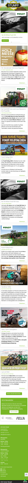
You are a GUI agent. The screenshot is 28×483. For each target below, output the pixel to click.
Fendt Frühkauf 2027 (7, 247)
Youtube (3, 469)
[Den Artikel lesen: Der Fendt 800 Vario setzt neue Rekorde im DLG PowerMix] (14, 97)
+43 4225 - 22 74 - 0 (5, 432)
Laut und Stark (5, 372)
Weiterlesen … (22, 83)
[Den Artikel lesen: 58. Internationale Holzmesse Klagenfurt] (14, 56)
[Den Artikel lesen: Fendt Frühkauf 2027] (14, 235)
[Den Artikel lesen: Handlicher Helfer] (14, 275)
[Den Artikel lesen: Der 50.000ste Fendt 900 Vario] (14, 189)
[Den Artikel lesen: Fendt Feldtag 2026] (14, 145)
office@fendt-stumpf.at (5, 434)
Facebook (3, 470)
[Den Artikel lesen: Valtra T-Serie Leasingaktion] (14, 317)
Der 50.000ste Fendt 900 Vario (10, 201)
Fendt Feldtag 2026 (7, 157)
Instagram (3, 472)
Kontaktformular (4, 474)
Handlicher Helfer (6, 287)
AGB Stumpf (3, 476)
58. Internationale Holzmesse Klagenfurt (12, 68)
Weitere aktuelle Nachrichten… (14, 393)
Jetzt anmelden (14, 411)
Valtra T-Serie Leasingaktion (9, 329)
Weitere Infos (5, 40)
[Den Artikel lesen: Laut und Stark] (14, 360)
